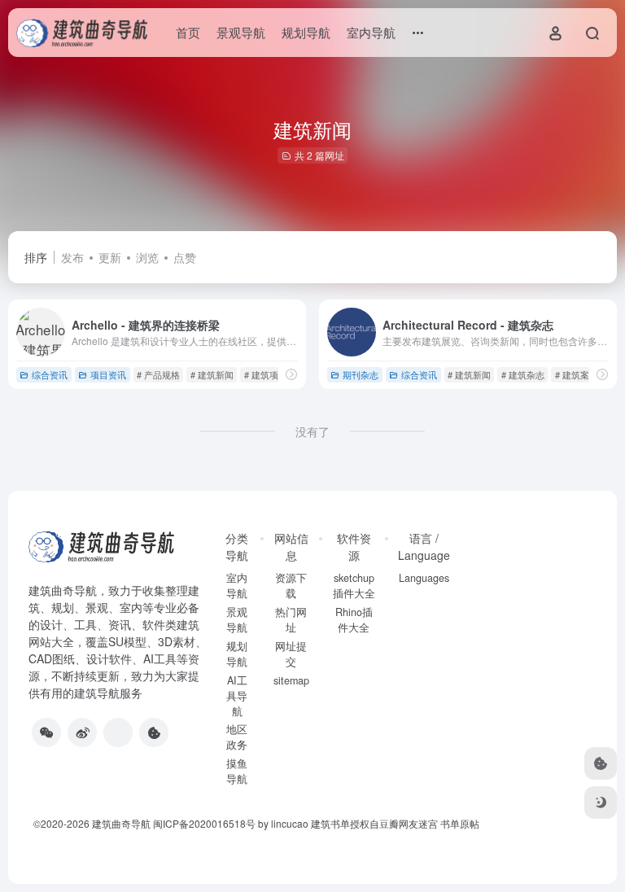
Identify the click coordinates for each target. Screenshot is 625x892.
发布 (72, 257)
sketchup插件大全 (354, 586)
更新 (109, 257)
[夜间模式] (600, 802)
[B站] (153, 732)
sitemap (291, 680)
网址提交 (291, 654)
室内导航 (371, 32)
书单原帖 (459, 823)
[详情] (291, 374)
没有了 (312, 431)
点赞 (184, 257)
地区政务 (236, 737)
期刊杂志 (360, 374)
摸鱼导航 (236, 771)
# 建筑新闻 (212, 374)
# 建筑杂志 (522, 374)
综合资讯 (50, 374)
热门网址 (291, 620)
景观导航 (240, 32)
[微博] (82, 732)
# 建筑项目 (265, 374)
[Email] (118, 732)
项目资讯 (108, 374)
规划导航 (306, 32)
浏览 (147, 257)
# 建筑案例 (576, 374)
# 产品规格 (158, 374)
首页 (188, 32)
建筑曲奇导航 (62, 590)
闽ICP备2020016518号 (204, 823)
